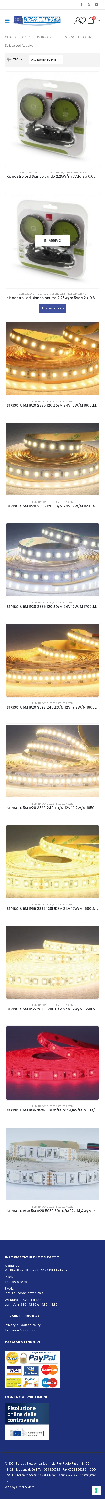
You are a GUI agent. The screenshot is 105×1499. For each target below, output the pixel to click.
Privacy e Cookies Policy (23, 1325)
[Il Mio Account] (78, 20)
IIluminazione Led (52, 172)
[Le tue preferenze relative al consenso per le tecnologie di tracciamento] (96, 1490)
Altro (22, 172)
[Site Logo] (37, 21)
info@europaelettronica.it (24, 1293)
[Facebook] (81, 4)
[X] (89, 4)
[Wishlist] (83, 20)
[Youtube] (97, 4)
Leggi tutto (54, 308)
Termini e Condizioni (20, 1330)
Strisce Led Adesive (75, 172)
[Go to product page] (52, 119)
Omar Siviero (25, 1487)
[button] (9, 20)
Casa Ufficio (34, 172)
